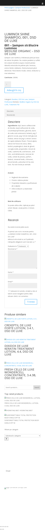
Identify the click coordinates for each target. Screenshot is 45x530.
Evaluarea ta (13, 246)
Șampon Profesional (22, 8)
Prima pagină (9, 8)
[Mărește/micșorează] (1, 526)
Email (10, 282)
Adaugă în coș (14, 90)
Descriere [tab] (10, 111)
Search (37, 387)
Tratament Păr (14, 105)
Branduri (15, 99)
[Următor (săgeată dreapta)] (3, 529)
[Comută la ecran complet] (3, 526)
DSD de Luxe (23, 99)
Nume (11, 272)
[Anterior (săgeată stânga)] (1, 529)
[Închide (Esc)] (7, 526)
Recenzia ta (12, 249)
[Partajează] (5, 526)
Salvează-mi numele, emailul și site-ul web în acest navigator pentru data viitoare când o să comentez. (22, 293)
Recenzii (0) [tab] (11, 115)
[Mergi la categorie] (6, 439)
